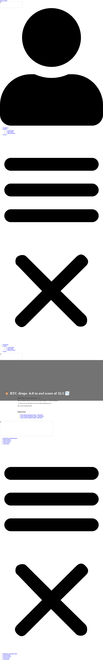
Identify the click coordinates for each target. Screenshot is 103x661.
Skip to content (3, 0)
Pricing (4, 134)
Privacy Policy (6, 442)
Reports (5, 129)
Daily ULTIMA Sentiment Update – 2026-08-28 (32, 416)
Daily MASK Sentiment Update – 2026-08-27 (32, 417)
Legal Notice (6, 443)
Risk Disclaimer (7, 439)
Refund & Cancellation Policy (10, 438)
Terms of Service (7, 441)
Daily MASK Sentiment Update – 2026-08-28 (32, 415)
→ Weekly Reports (10, 133)
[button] (51, 239)
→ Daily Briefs (9, 131)
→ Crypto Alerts (10, 130)
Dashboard (5, 127)
